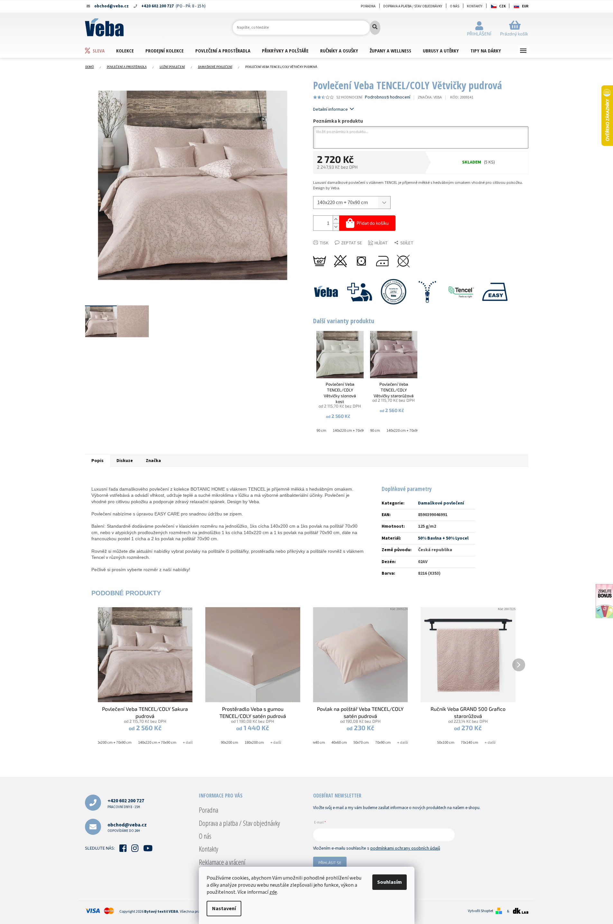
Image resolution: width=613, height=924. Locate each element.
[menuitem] (100, 50)
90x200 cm (229, 742)
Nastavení (224, 908)
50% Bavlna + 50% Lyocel (443, 538)
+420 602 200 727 (125, 803)
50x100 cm (445, 742)
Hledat (375, 28)
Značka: (430, 97)
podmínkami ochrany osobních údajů (405, 848)
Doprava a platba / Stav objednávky (412, 6)
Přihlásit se (329, 862)
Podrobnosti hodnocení (387, 97)
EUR (525, 6)
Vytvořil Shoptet (480, 911)
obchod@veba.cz (127, 827)
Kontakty (474, 6)
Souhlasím (389, 882)
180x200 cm (254, 742)
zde (273, 892)
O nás (454, 6)
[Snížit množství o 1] (336, 227)
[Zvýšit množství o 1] (336, 219)
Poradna (368, 6)
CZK (502, 6)
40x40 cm (317, 742)
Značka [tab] (153, 460)
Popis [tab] (97, 460)
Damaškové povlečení (441, 503)
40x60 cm (339, 742)
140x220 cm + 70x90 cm (352, 430)
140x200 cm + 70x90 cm (112, 742)
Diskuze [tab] (124, 460)
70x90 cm (383, 742)
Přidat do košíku (373, 223)
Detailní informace (330, 109)
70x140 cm (469, 742)
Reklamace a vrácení (222, 862)
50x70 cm (361, 742)
